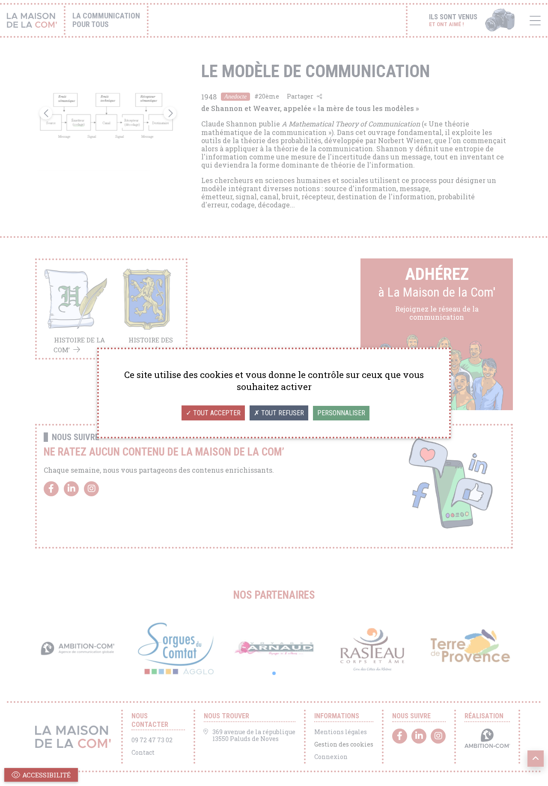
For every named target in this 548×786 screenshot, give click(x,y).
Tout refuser (281, 413)
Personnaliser (341, 413)
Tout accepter (216, 413)
